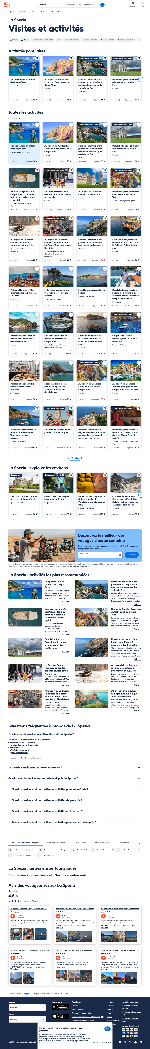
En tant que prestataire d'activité (130, 1007)
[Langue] (133, 3)
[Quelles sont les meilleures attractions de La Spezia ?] (139, 734)
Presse (109, 1017)
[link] (24, 79)
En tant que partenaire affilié (130, 1020)
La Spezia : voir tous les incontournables (24, 758)
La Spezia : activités (41, 994)
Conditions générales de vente (83, 1021)
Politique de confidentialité (78, 566)
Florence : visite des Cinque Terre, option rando (75, 909)
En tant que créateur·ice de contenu (131, 1013)
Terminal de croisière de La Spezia (24, 745)
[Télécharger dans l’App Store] (60, 1016)
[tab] (25, 843)
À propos (110, 1006)
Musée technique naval (19, 750)
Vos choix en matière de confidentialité (86, 1017)
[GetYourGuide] (7, 4)
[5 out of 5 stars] (29, 912)
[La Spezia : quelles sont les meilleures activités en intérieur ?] (139, 811)
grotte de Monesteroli (19, 753)
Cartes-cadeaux (113, 1021)
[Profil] (142, 3)
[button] (24, 79)
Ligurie (27, 994)
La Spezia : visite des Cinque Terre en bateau (28, 909)
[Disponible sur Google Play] (60, 1007)
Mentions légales (78, 1009)
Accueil (11, 994)
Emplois (110, 1009)
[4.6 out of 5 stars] (15, 901)
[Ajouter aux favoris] (37, 58)
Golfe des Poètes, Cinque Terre (22, 742)
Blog (109, 1013)
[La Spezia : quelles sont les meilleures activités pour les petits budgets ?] (139, 822)
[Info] (20, 119)
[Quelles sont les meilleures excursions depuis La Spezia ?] (139, 778)
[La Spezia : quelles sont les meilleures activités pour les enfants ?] (139, 789)
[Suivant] (140, 79)
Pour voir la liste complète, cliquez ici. (71, 875)
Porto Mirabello (16, 748)
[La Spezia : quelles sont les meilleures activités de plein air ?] (139, 800)
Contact (75, 1006)
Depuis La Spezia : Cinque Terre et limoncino (74, 950)
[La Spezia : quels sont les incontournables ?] (139, 767)
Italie (19, 994)
